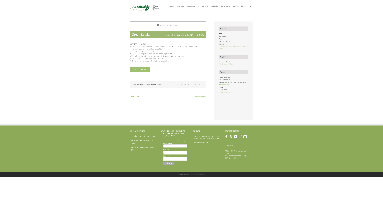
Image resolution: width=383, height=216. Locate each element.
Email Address (168, 143)
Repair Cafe (135, 96)
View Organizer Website (226, 64)
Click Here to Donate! (200, 143)
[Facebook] (226, 136)
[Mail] (245, 136)
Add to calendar (140, 69)
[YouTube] (235, 136)
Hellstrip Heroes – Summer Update (143, 136)
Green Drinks (200, 96)
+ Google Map (224, 85)
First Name (166, 149)
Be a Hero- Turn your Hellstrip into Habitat (142, 142)
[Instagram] (240, 136)
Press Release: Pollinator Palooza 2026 (142, 149)
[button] (250, 6)
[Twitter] (231, 136)
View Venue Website (225, 92)
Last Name (166, 156)
